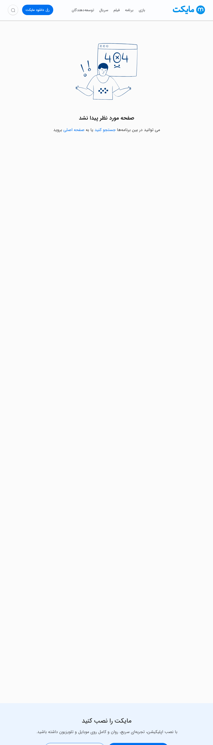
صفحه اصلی (73, 130)
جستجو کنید (105, 130)
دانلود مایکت (34, 10)
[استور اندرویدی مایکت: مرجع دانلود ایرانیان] (189, 14)
